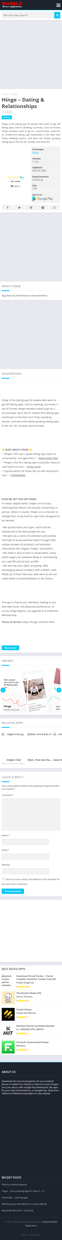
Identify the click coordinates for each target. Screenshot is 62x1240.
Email (5, 850)
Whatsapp (54, 207)
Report (16, 186)
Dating (13, 94)
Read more (10, 647)
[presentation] (3, 690)
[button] (57, 15)
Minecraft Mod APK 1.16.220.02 (17, 1210)
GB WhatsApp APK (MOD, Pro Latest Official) (24, 1204)
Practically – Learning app (15, 1197)
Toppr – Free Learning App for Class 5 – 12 (23, 1191)
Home (5, 94)
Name (6, 835)
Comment (8, 795)
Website (6, 864)
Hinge (35, 152)
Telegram (42, 207)
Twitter (19, 207)
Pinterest (31, 207)
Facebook (7, 207)
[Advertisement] (31, 54)
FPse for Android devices (14, 1184)
